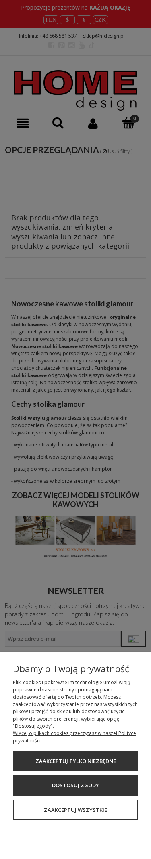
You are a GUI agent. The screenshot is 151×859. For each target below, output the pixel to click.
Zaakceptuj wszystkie (75, 809)
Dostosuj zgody (75, 785)
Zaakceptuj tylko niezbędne (75, 761)
